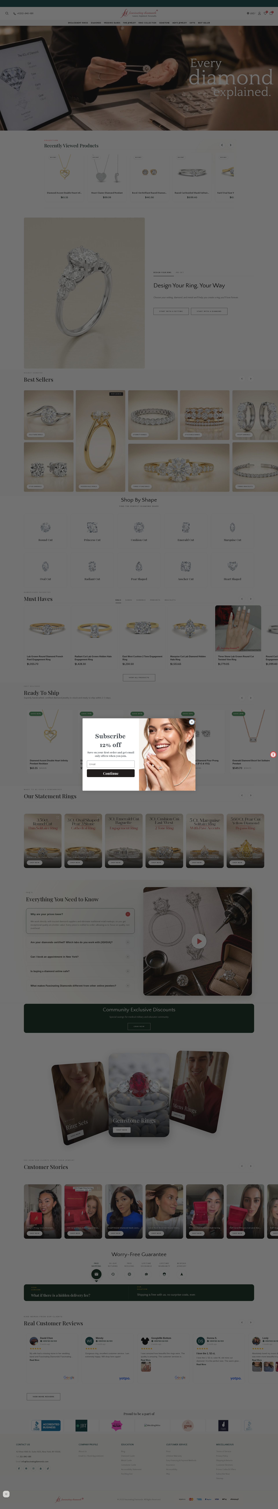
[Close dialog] (191, 722)
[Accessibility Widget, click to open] (273, 754)
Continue (111, 773)
